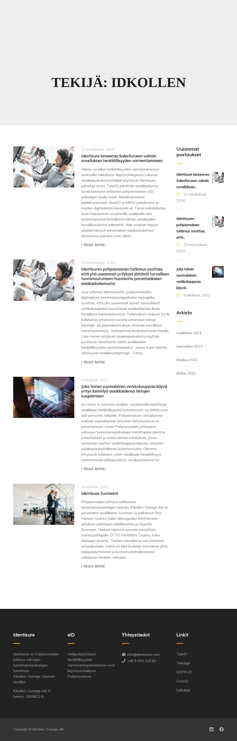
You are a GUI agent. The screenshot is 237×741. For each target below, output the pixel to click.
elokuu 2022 (186, 373)
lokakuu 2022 (186, 360)
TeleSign (183, 663)
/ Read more (93, 245)
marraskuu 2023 (189, 346)
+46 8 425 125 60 (141, 661)
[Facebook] (221, 729)
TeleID (181, 654)
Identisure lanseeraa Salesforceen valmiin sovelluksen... (192, 180)
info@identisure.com (143, 654)
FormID (182, 681)
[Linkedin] (211, 729)
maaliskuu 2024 (188, 333)
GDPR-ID (184, 672)
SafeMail (183, 690)
